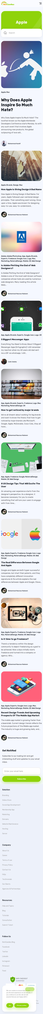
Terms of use (7, 860)
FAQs (4, 875)
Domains (5, 819)
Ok (10, 1005)
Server (4, 834)
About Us (5, 851)
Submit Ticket (7, 925)
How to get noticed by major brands (20, 410)
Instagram (6, 961)
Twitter (5, 952)
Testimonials (7, 879)
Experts (4, 259)
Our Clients (6, 884)
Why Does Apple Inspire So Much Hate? (16, 105)
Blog (4, 911)
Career (4, 855)
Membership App (8, 810)
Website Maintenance (10, 824)
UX (30, 261)
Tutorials (5, 915)
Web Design (36, 261)
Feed (4, 971)
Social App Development (11, 805)
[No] (29, 989)
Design (16, 185)
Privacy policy (21, 1005)
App (23, 256)
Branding (5, 795)
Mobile (25, 261)
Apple (3, 92)
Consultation (7, 920)
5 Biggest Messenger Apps (15, 339)
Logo (29, 259)
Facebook (6, 947)
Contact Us (6, 870)
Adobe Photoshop (14, 256)
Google (19, 259)
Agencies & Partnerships (11, 889)
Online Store (6, 800)
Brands (9, 185)
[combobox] (21, 33)
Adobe (3, 256)
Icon (25, 259)
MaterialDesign (16, 261)
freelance (12, 259)
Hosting (5, 829)
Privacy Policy (7, 865)
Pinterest (5, 966)
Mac (8, 92)
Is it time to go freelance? (15, 639)
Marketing (5, 261)
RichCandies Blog (8, 942)
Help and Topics (8, 906)
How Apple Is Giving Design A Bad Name (21, 189)
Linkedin (5, 956)
